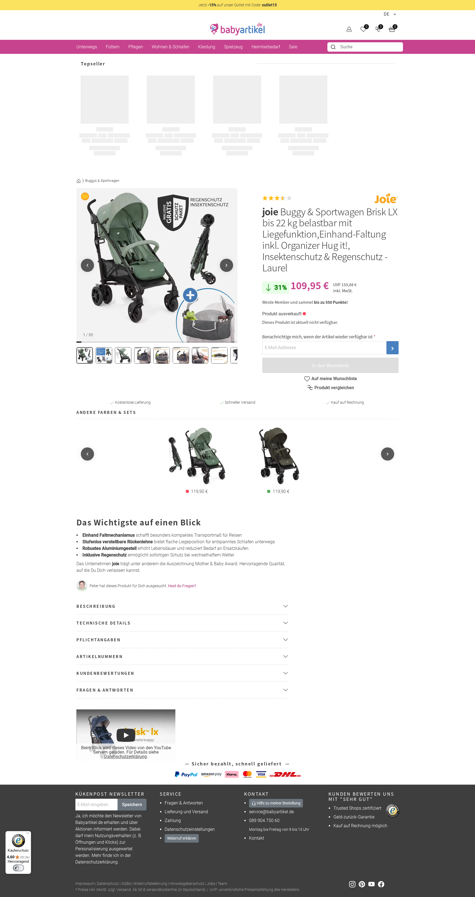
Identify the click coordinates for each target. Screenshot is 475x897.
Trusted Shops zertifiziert (357, 808)
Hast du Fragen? (182, 586)
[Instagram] (354, 884)
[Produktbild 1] (84, 355)
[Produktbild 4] (142, 355)
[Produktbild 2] (104, 355)
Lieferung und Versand (186, 811)
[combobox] (365, 47)
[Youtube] (373, 884)
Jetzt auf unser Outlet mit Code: (237, 5)
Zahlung (173, 820)
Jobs (211, 883)
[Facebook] (382, 884)
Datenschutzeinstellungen (190, 829)
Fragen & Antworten (184, 803)
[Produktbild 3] (123, 355)
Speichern (132, 804)
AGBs (126, 883)
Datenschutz (108, 883)
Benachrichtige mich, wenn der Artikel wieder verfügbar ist (317, 336)
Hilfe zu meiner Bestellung (278, 803)
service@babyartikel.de (271, 811)
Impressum (85, 883)
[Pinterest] (363, 884)
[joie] (386, 198)
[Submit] (333, 47)
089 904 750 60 (264, 820)
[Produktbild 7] (200, 355)
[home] (237, 29)
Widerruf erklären (181, 838)
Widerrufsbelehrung (150, 883)
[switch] (18, 868)
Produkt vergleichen (334, 387)
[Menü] (27, 834)
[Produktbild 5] (161, 355)
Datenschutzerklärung (125, 756)
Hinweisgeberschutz (187, 883)
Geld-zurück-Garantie (353, 817)
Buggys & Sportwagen (102, 181)
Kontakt (256, 838)
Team (222, 883)
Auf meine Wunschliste (334, 378)
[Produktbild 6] (181, 355)
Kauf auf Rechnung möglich (360, 825)
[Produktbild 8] (219, 355)
